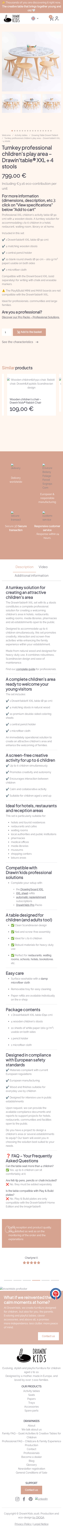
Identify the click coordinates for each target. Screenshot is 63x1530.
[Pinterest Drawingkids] (31, 1499)
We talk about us (31, 1429)
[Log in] (57, 18)
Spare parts (31, 1410)
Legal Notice (40, 1524)
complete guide (25, 669)
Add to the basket (31, 332)
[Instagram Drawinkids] (17, 1499)
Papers (31, 1398)
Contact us (48, 1336)
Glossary (31, 1464)
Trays (31, 1402)
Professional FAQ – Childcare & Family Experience (31, 1441)
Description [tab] (24, 567)
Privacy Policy (23, 1524)
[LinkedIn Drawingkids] (41, 1499)
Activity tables (31, 1391)
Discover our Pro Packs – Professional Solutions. (31, 317)
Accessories (31, 1406)
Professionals (32, 1453)
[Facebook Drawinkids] (24, 1499)
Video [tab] (43, 567)
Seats (31, 1394)
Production (31, 1445)
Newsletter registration (31, 1468)
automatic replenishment (31, 897)
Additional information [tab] (31, 575)
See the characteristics (17, 342)
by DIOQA (38, 1517)
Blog (31, 1460)
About (31, 1425)
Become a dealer (31, 1457)
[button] (56, 61)
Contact (31, 1449)
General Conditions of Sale (31, 1472)
